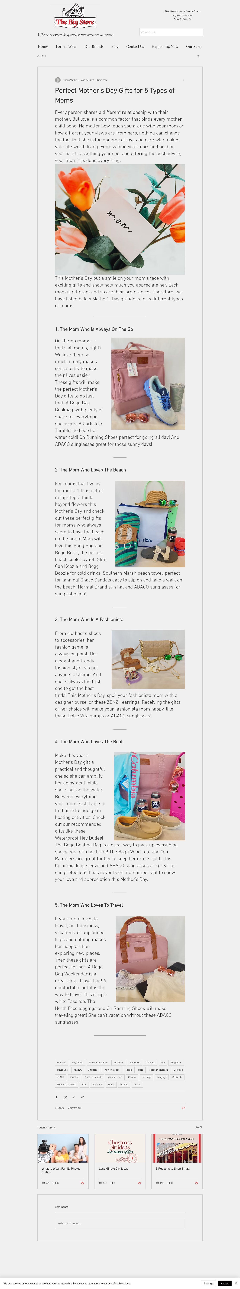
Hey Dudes (77, 1062)
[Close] (236, 1283)
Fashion (74, 1077)
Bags (140, 1069)
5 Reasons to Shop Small (173, 1169)
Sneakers (134, 1062)
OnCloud (61, 1062)
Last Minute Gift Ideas (113, 1169)
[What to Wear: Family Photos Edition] (63, 1148)
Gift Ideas (93, 1069)
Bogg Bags (176, 1062)
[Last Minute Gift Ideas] (120, 1148)
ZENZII (60, 1077)
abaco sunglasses (158, 1069)
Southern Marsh (93, 1077)
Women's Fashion (98, 1062)
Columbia (150, 1062)
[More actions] (183, 80)
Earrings (146, 1077)
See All (199, 1127)
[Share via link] (82, 1097)
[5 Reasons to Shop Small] (177, 1148)
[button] (198, 56)
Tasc (84, 1084)
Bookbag (178, 1069)
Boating (124, 1084)
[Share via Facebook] (56, 1097)
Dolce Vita (62, 1069)
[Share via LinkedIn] (74, 1097)
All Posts (42, 55)
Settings (208, 1283)
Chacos (132, 1077)
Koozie (128, 1069)
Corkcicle (177, 1077)
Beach (111, 1084)
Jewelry (78, 1069)
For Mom (97, 1084)
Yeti (163, 1062)
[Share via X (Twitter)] (65, 1097)
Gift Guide (119, 1062)
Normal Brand (115, 1077)
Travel (137, 1084)
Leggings (161, 1077)
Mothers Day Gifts (66, 1084)
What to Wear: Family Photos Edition (61, 1170)
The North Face (111, 1069)
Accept (225, 1283)
